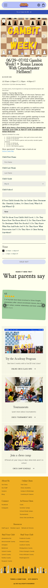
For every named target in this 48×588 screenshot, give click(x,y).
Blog (3, 494)
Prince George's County (27, 551)
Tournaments (24, 514)
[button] (43, 5)
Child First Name (9, 157)
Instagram (5, 508)
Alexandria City (6, 538)
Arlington (5, 545)
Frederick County (25, 538)
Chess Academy (26, 488)
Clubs (21, 504)
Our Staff (4, 488)
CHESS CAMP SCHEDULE (22, 468)
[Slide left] (3, 36)
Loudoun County (25, 545)
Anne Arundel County (8, 541)
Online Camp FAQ (8, 151)
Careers (4, 491)
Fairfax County (6, 558)
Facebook (5, 504)
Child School (7, 190)
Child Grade (7, 179)
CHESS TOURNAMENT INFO (21, 417)
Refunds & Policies (28, 528)
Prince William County (27, 554)
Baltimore (5, 548)
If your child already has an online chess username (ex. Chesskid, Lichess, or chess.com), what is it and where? (24, 203)
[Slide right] (44, 36)
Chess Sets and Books (27, 517)
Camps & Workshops (27, 491)
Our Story (5, 484)
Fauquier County (7, 561)
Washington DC (24, 558)
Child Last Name (9, 168)
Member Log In (15, 528)
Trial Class (24, 484)
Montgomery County (26, 548)
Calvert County (6, 551)
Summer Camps (25, 508)
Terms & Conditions (18, 579)
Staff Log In (5, 528)
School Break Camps (26, 511)
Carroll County (6, 554)
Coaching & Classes (27, 494)
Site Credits (33, 579)
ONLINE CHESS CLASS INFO (21, 369)
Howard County (24, 541)
